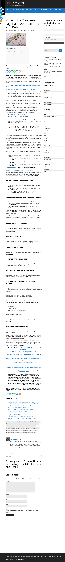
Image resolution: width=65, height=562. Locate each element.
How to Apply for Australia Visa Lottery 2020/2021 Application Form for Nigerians (23, 453)
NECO (45, 143)
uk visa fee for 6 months (30, 426)
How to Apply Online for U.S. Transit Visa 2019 (22, 170)
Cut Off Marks (47, 107)
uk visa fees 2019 (21, 428)
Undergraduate (47, 166)
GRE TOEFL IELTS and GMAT (50, 116)
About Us (8, 12)
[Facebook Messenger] (17, 71)
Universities (46, 169)
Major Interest (47, 37)
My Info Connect (15, 3)
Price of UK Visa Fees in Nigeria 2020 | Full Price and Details (24, 352)
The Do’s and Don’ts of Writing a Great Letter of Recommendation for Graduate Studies (53, 68)
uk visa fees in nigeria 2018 (33, 428)
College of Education (48, 97)
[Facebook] (7, 71)
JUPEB (45, 135)
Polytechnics (47, 152)
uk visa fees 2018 (11, 428)
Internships (46, 123)
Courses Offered (48, 100)
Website (8, 504)
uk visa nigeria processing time (28, 432)
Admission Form (47, 88)
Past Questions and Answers (50, 150)
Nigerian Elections (48, 145)
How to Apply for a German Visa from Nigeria (53, 75)
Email (7, 499)
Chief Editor (17, 30)
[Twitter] (9, 71)
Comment (8, 481)
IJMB (45, 119)
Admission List (47, 90)
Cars (45, 95)
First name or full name (49, 28)
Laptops (46, 138)
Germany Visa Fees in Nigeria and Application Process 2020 (20, 89)
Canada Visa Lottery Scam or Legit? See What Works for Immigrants (24, 367)
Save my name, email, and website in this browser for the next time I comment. (22, 511)
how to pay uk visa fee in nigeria (14, 424)
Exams (45, 111)
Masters (46, 140)
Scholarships (44, 9)
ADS (39, 275)
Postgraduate (47, 157)
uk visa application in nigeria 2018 (31, 424)
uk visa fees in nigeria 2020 (13, 432)
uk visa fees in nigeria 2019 (13, 430)
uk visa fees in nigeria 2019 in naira (29, 430)
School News (19, 9)
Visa (33, 30)
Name (8, 494)
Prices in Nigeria (57, 9)
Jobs (50, 9)
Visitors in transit (10, 167)
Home (7, 9)
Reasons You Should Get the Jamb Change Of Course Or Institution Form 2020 (22, 456)
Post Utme (36, 9)
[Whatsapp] (14, 71)
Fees (45, 114)
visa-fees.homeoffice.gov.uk (18, 114)
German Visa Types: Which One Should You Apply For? (53, 72)
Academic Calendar (48, 85)
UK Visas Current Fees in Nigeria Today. (15, 51)
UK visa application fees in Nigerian (22, 264)
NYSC (45, 147)
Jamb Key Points (47, 128)
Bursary (45, 92)
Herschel (22, 559)
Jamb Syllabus (47, 131)
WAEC (31, 9)
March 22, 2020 (10, 30)
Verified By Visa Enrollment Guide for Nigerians (24, 362)
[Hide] (0, 23)
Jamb (27, 9)
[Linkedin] (12, 71)
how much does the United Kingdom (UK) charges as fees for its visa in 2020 (24, 421)
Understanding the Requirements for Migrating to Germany (52, 64)
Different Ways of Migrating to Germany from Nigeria (53, 60)
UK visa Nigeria (31, 103)
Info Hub (12, 9)
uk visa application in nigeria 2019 (15, 426)
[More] (20, 71)
